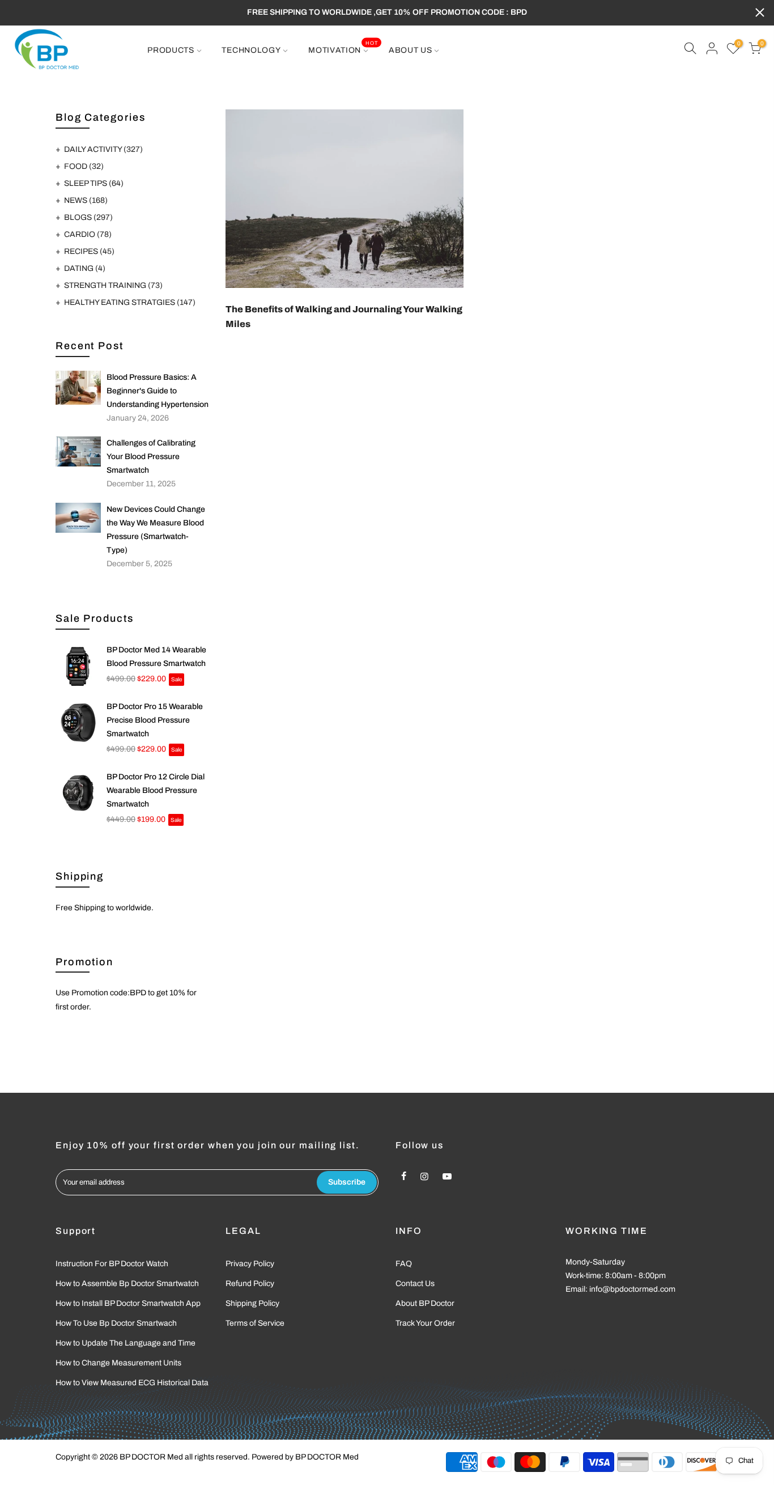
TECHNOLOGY (251, 50)
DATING (84, 268)
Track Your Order (425, 1323)
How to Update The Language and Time (125, 1343)
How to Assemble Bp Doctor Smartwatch (127, 1283)
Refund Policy (250, 1283)
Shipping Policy (252, 1303)
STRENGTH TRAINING (113, 285)
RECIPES (89, 251)
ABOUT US (410, 50)
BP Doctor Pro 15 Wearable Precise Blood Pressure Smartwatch (155, 720)
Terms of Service (255, 1323)
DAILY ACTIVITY (103, 149)
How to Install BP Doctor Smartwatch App (128, 1303)
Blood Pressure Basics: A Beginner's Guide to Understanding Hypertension (158, 391)
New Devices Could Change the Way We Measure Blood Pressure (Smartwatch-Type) (156, 529)
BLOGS (88, 217)
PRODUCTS (170, 50)
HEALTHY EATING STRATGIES (129, 302)
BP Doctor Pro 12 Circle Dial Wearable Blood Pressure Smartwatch (156, 790)
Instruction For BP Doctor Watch (112, 1263)
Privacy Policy (250, 1263)
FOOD (84, 166)
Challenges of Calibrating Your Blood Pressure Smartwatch (151, 456)
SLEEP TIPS (94, 183)
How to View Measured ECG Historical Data (132, 1382)
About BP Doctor (424, 1303)
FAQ (403, 1263)
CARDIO (88, 234)
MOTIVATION (342, 47)
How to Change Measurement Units (118, 1363)
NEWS (86, 200)
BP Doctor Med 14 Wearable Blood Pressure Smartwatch (156, 657)
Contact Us (415, 1283)
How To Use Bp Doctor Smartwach (116, 1323)
